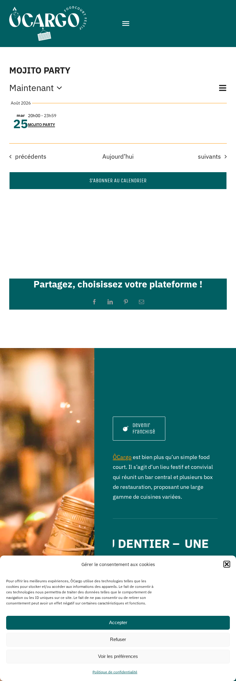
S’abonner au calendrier (118, 180)
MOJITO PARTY (41, 124)
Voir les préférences (118, 656)
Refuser (118, 639)
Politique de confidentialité (114, 672)
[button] (227, 564)
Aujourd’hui (118, 156)
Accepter (118, 622)
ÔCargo (122, 457)
